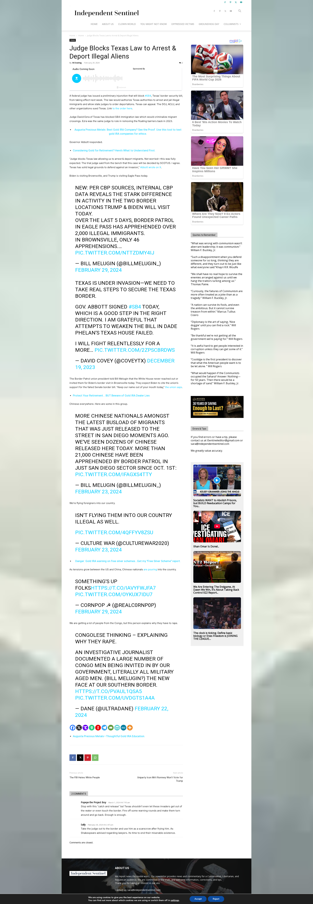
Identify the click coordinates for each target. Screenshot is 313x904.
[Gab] (92, 727)
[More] (130, 727)
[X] (235, 2)
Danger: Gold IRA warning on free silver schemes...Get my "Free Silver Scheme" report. (128, 561)
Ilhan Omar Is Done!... (206, 546)
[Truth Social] (85, 727)
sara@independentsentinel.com (144, 889)
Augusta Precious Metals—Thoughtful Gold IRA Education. (109, 736)
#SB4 (148, 95)
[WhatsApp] (95, 757)
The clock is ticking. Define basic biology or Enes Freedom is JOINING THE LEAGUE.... (215, 635)
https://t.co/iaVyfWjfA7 (123, 588)
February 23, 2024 (98, 492)
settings (175, 900)
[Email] (111, 727)
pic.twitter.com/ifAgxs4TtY (113, 474)
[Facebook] (225, 2)
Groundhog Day (209, 24)
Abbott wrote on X (150, 167)
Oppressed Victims (182, 24)
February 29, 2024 (98, 270)
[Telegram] (104, 727)
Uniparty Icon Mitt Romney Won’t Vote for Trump (160, 779)
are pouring (150, 569)
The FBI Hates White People (84, 777)
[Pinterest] (230, 2)
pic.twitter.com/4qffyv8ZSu (114, 532)
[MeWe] (123, 727)
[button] (240, 11)
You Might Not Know (153, 24)
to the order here (122, 108)
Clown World (127, 24)
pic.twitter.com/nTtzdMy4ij (114, 253)
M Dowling (77, 62)
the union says (173, 387)
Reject (216, 898)
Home (94, 24)
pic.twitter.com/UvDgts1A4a (115, 698)
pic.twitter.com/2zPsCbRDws (135, 350)
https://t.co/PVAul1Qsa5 (108, 691)
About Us (108, 24)
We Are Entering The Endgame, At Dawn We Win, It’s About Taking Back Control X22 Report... (216, 589)
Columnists (231, 24)
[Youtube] (241, 2)
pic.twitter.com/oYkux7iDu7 (114, 594)
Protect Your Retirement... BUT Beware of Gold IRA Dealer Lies (111, 395)
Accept (198, 898)
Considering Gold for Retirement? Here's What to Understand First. (114, 150)
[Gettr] (98, 727)
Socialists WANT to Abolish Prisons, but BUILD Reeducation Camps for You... (215, 503)
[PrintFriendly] (117, 727)
